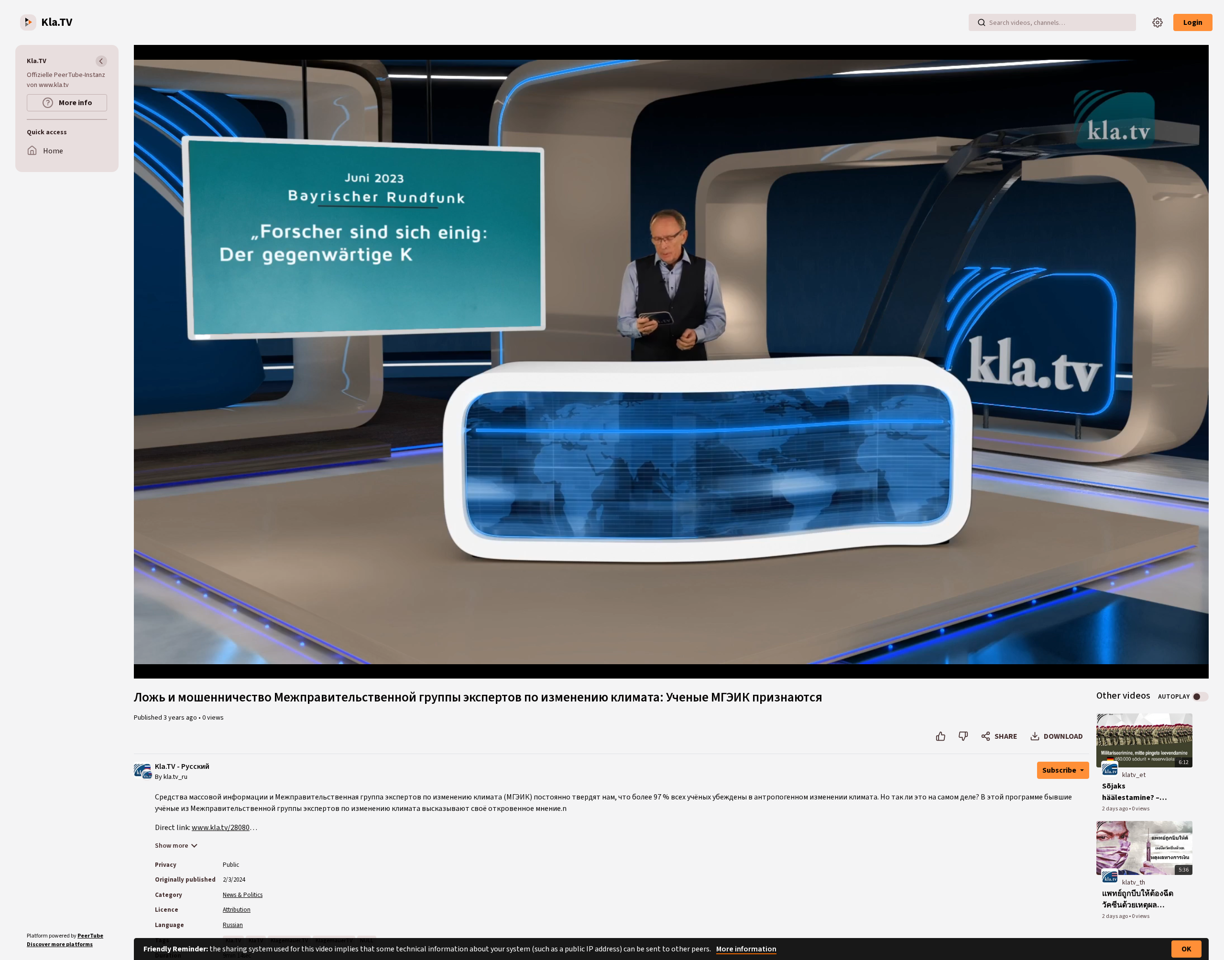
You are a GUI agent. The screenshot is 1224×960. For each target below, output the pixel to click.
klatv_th (1133, 882)
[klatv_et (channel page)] (1109, 769)
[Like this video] (940, 736)
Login (1192, 22)
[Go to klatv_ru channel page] (147, 774)
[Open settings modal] (1158, 22)
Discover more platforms (60, 944)
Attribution (237, 910)
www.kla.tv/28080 (221, 827)
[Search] (981, 22)
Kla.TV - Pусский (182, 767)
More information (746, 949)
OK (1186, 949)
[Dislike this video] (963, 736)
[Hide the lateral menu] (101, 61)
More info (74, 102)
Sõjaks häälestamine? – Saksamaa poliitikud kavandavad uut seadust (1137, 792)
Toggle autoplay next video (1200, 696)
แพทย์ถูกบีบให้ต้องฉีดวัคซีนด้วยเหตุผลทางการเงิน (1137, 899)
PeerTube (90, 936)
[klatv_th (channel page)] (1109, 876)
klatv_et (1134, 775)
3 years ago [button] (181, 718)
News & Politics (242, 895)
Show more (171, 846)
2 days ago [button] (1115, 809)
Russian (233, 925)
